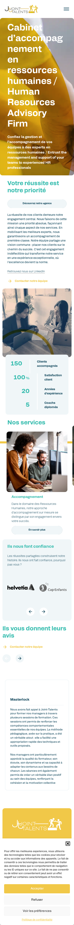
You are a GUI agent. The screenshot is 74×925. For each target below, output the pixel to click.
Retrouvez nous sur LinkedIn (26, 271)
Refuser (37, 900)
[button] (68, 844)
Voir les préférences (37, 911)
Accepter (37, 888)
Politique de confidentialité (37, 920)
